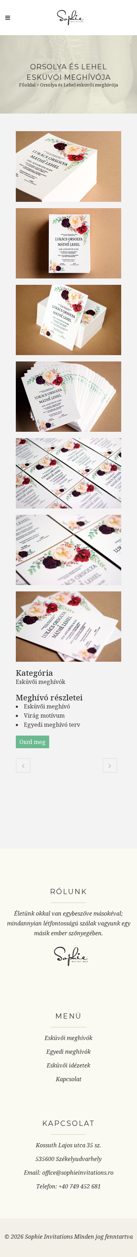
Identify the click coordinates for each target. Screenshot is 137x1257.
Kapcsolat (68, 1079)
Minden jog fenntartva (103, 1236)
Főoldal (27, 85)
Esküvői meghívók (68, 1038)
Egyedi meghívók (68, 1052)
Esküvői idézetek (68, 1065)
